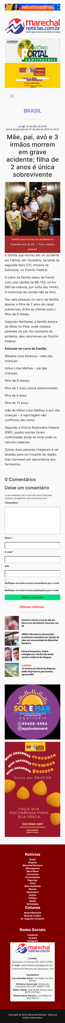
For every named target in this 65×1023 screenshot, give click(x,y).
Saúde (32, 901)
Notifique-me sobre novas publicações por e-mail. (32, 590)
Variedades (33, 904)
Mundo (32, 889)
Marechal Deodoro (33, 865)
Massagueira (33, 868)
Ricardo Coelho (32, 915)
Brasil (33, 859)
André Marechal (32, 912)
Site (7, 566)
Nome (9, 538)
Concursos (33, 874)
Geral (32, 883)
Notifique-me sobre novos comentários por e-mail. (32, 583)
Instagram (32, 940)
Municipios (33, 892)
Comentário (12, 502)
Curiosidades (32, 877)
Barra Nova (32, 871)
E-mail (9, 552)
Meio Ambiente (32, 886)
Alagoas (32, 862)
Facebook (32, 935)
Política (33, 898)
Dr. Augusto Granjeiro (32, 918)
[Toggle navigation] (11, 96)
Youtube (32, 938)
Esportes (32, 880)
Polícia (32, 895)
